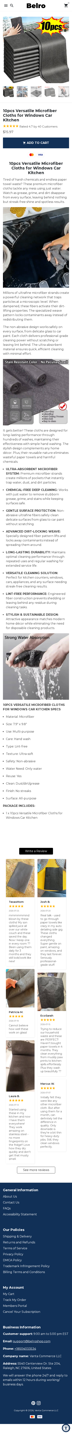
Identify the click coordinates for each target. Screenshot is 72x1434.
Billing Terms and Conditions (24, 1272)
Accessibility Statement (20, 1214)
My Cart (8, 1294)
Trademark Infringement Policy (26, 1266)
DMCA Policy (12, 1260)
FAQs (7, 1208)
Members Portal (15, 1306)
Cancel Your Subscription (21, 1312)
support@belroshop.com (31, 1341)
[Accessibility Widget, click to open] (66, 1428)
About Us (10, 1196)
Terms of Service (15, 1248)
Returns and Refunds (19, 1242)
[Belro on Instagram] (39, 1403)
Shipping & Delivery (17, 1236)
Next (65, 49)
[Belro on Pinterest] (33, 1403)
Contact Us (11, 1202)
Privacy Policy (13, 1254)
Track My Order (14, 1300)
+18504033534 (25, 1348)
